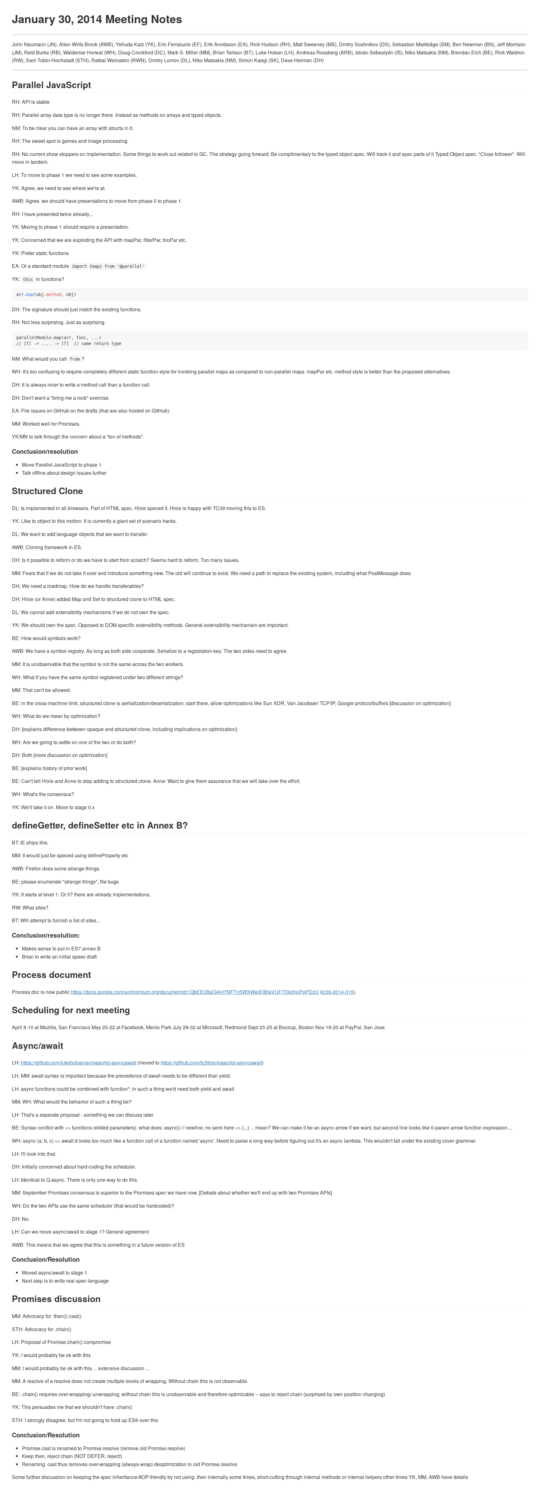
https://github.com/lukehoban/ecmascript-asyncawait (78, 1062)
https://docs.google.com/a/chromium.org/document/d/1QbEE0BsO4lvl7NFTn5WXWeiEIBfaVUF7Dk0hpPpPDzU (195, 991)
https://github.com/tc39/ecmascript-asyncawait (211, 1062)
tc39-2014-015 (338, 991)
